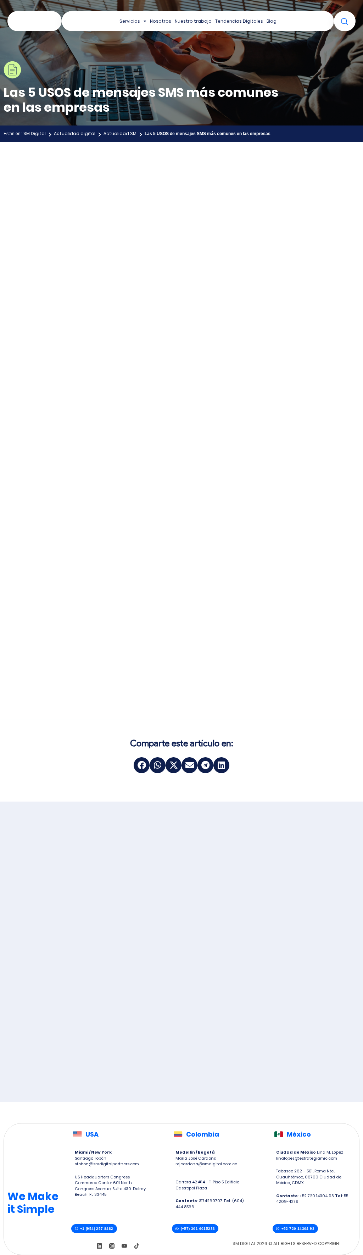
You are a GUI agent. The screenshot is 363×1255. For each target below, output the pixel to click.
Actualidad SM (120, 133)
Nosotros (160, 21)
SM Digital (34, 133)
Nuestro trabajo (193, 21)
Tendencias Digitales (239, 21)
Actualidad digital (74, 133)
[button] (142, 765)
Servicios (129, 21)
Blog (272, 21)
